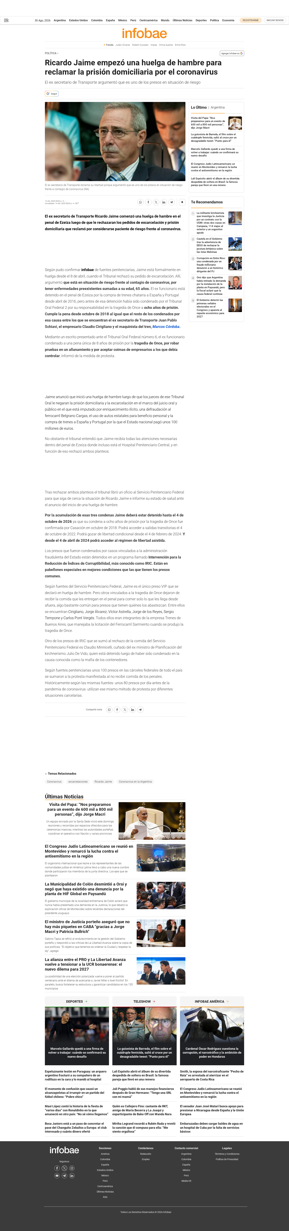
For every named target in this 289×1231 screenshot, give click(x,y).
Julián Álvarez (122, 45)
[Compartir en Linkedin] (164, 202)
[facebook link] (57, 1168)
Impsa (153, 45)
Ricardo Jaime (103, 781)
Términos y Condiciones (227, 1154)
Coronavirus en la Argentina (135, 781)
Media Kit (186, 1181)
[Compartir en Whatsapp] (140, 202)
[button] (6, 20)
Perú (133, 20)
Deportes (201, 20)
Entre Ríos (180, 45)
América (105, 1154)
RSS (105, 1197)
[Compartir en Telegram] (171, 202)
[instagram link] (72, 1168)
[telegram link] (64, 1175)
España (110, 20)
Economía (228, 20)
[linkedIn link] (72, 1175)
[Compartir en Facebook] (148, 202)
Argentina (60, 20)
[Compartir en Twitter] (156, 202)
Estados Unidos (78, 20)
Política (214, 20)
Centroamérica (149, 20)
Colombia (97, 20)
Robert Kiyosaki (140, 45)
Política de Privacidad (227, 1159)
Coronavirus (54, 781)
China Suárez (166, 45)
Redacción (145, 1154)
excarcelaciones (78, 781)
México (122, 20)
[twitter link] (64, 1168)
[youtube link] (57, 1175)
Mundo (165, 20)
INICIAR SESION (275, 20)
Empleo (146, 1159)
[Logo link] (144, 33)
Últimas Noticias (182, 20)
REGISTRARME (251, 20)
